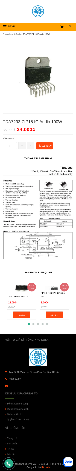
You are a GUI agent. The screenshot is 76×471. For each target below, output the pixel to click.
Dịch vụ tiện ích (15, 414)
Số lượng (8, 138)
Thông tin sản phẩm (38, 158)
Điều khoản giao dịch (17, 409)
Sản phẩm (12, 443)
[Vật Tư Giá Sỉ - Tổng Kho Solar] (38, 10)
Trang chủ (7, 34)
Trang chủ (12, 438)
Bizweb (46, 467)
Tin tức (10, 449)
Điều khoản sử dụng (17, 403)
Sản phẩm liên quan (38, 272)
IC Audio (17, 34)
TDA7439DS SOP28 (18, 296)
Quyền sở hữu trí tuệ (18, 419)
